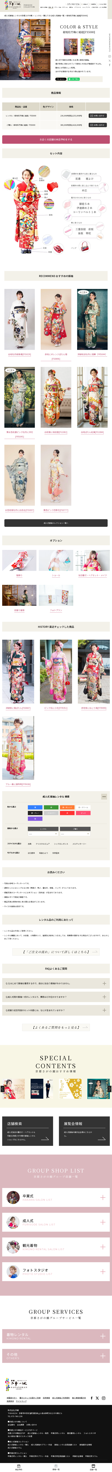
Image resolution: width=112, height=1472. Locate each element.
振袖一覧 (51, 7)
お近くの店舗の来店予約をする (56, 139)
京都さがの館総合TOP (16, 1433)
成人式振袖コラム (15, 1447)
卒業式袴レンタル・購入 (17, 1456)
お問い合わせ (31, 1424)
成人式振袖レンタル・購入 (18, 1444)
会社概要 (20, 1424)
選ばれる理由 (43, 7)
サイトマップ (21, 1401)
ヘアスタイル (77, 7)
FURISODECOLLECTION (29, 6)
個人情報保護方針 (79, 1397)
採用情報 (46, 1397)
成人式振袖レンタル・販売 (38, 1433)
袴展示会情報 (77, 1456)
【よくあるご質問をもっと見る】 (56, 1027)
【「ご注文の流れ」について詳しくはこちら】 (56, 952)
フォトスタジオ (90, 1433)
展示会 (71, 7)
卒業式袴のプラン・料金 (39, 1456)
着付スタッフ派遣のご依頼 (30, 1397)
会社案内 (11, 1424)
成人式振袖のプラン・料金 (41, 1444)
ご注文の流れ (94, 7)
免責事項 (10, 1401)
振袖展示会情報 (85, 1444)
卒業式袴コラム (91, 1456)
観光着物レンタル (74, 1433)
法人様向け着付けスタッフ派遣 (20, 1436)
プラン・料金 (57, 7)
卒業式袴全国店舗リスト (60, 1456)
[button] (3, 1089)
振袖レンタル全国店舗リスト (65, 1444)
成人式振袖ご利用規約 (61, 1397)
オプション (65, 7)
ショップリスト (86, 7)
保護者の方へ (12, 1397)
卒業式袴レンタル (58, 1433)
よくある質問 (102, 7)
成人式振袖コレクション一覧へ (56, 523)
